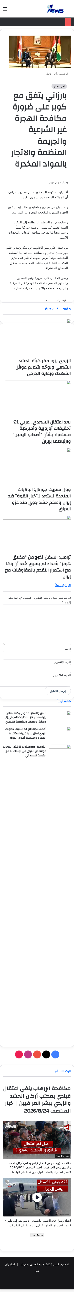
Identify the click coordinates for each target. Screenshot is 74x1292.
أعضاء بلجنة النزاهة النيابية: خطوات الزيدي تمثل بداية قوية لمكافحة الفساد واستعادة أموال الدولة (25, 733)
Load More (37, 1235)
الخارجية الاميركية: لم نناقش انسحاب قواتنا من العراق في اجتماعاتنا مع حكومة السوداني (24, 751)
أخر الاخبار (59, 86)
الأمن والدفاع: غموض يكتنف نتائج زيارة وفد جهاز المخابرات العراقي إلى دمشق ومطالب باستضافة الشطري (25, 717)
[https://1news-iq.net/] (55, 9)
